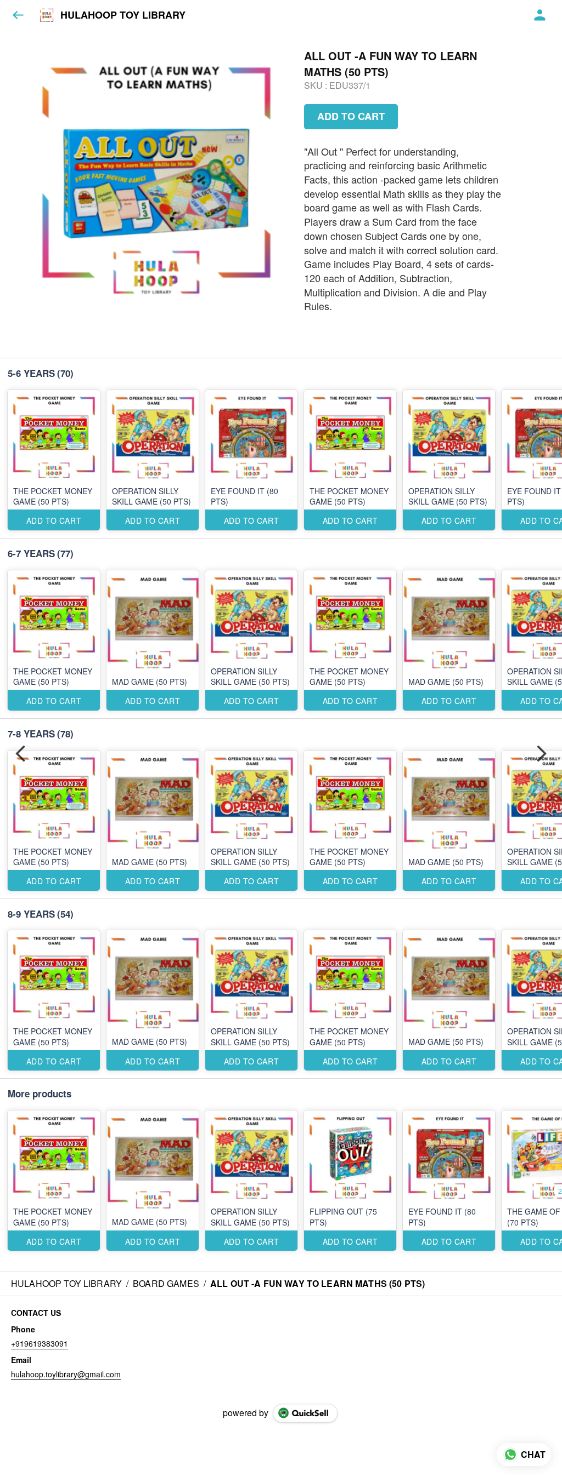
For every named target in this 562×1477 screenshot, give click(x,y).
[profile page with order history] (540, 15)
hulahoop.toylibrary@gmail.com (66, 1374)
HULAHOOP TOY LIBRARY (123, 15)
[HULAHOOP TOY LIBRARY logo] (46, 15)
